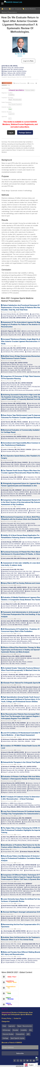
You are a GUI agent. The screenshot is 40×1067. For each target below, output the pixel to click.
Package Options (25, 132)
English (31, 1065)
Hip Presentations (6, 988)
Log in (11, 132)
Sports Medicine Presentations (7, 1005)
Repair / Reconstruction (24, 1026)
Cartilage (5, 1038)
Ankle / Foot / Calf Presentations (9, 977)
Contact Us (17, 1018)
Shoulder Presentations (8, 999)
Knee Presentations (6, 994)
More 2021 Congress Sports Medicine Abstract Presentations (17, 299)
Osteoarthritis (20, 1034)
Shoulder (15, 1030)
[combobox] (30, 1065)
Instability (24, 1030)
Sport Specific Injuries (17, 1038)
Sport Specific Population (15, 104)
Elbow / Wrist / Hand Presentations (9, 982)
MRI (28, 1034)
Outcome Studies (8, 1034)
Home (5, 9)
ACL (10, 118)
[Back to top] (33, 1053)
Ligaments (11, 114)
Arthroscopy (6, 1030)
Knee (10, 109)
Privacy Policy (6, 1018)
